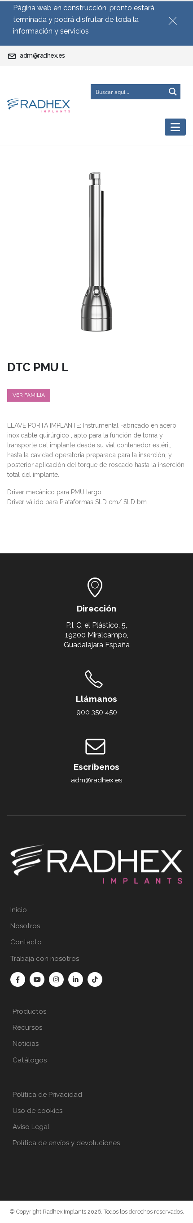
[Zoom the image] (96, 848)
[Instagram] (56, 979)
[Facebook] (17, 979)
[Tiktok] (95, 979)
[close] (176, 19)
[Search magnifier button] (172, 91)
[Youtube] (37, 979)
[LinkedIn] (75, 979)
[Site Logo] (38, 105)
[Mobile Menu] (175, 127)
